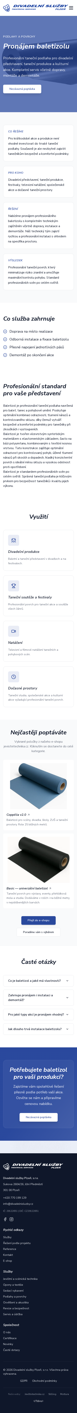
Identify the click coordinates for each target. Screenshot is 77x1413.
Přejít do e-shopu (38, 920)
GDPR (23, 1381)
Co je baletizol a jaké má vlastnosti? (34, 981)
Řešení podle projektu (17, 1243)
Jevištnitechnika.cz (34, 1394)
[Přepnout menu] (71, 8)
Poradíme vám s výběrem (38, 932)
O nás (7, 1332)
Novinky (8, 1344)
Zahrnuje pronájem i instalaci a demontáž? (30, 997)
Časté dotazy (11, 1350)
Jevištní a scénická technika (20, 1279)
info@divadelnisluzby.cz (18, 1204)
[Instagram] (11, 1219)
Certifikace (10, 1338)
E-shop (7, 1261)
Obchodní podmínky (44, 1381)
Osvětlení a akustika (16, 1302)
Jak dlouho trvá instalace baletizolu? (35, 1029)
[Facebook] (5, 1219)
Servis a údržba (13, 1314)
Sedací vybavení (13, 1291)
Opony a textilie (13, 1285)
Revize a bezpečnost (16, 1308)
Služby (7, 1237)
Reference (9, 1249)
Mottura (64, 1394)
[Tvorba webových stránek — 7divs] (38, 1401)
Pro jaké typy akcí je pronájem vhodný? (36, 1014)
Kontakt (8, 1255)
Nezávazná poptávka (22, 89)
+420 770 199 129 (14, 1198)
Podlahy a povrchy (14, 1296)
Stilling (52, 1394)
